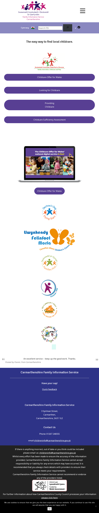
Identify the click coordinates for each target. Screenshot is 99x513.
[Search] (67, 27)
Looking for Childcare (49, 90)
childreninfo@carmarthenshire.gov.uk (52, 440)
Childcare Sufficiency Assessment (50, 119)
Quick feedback (49, 389)
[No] (95, 506)
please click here (49, 497)
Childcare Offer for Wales (49, 77)
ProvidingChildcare (49, 105)
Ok (49, 509)
